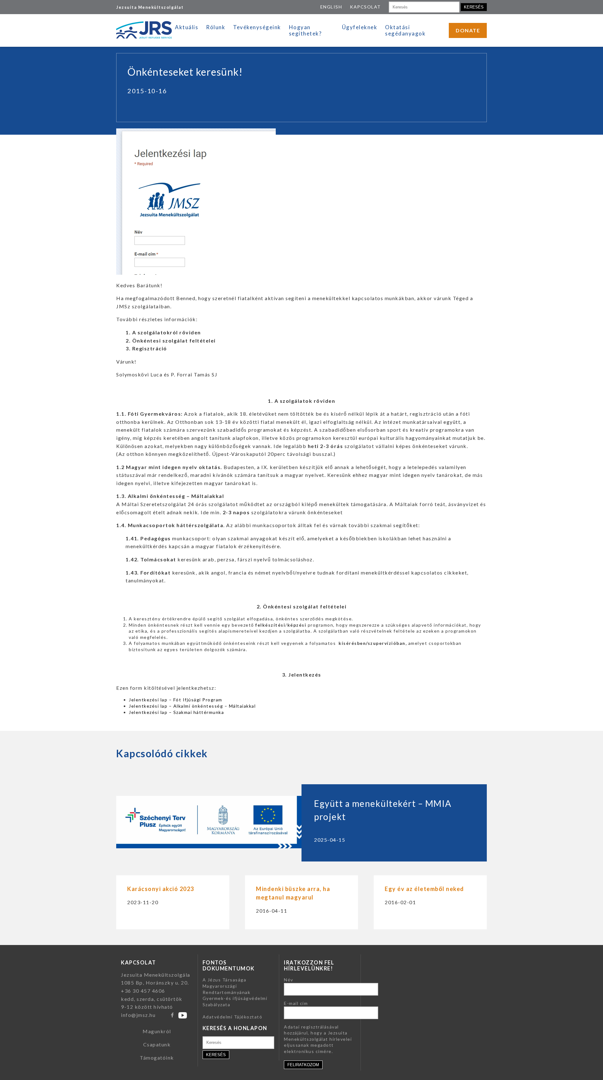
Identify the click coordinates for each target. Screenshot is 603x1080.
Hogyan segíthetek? (305, 30)
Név (288, 979)
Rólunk (215, 27)
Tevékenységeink (257, 27)
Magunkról (157, 1031)
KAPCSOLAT (365, 6)
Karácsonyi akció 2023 (160, 888)
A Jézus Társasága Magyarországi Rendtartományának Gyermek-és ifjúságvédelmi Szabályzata (235, 992)
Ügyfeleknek (360, 27)
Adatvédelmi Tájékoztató (233, 1016)
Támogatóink (157, 1058)
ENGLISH (331, 6)
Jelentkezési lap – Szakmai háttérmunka (176, 712)
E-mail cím (296, 1003)
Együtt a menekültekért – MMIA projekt (383, 810)
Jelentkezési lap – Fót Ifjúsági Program (175, 699)
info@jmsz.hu (138, 1015)
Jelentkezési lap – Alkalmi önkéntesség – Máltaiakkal (192, 706)
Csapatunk (157, 1044)
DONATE (468, 30)
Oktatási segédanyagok (405, 30)
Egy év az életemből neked (424, 888)
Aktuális (186, 27)
